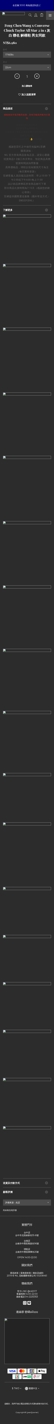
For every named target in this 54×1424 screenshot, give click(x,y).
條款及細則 (38, 1273)
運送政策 (14, 1273)
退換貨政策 (25, 1273)
